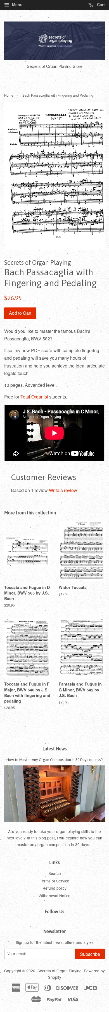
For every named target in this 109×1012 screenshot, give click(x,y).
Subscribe (90, 954)
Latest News (54, 748)
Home (8, 95)
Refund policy (54, 888)
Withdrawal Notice (54, 895)
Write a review (63, 490)
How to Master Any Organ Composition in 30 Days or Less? (54, 759)
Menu (17, 4)
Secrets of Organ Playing (59, 970)
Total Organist (34, 396)
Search (54, 873)
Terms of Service (54, 881)
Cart (100, 4)
